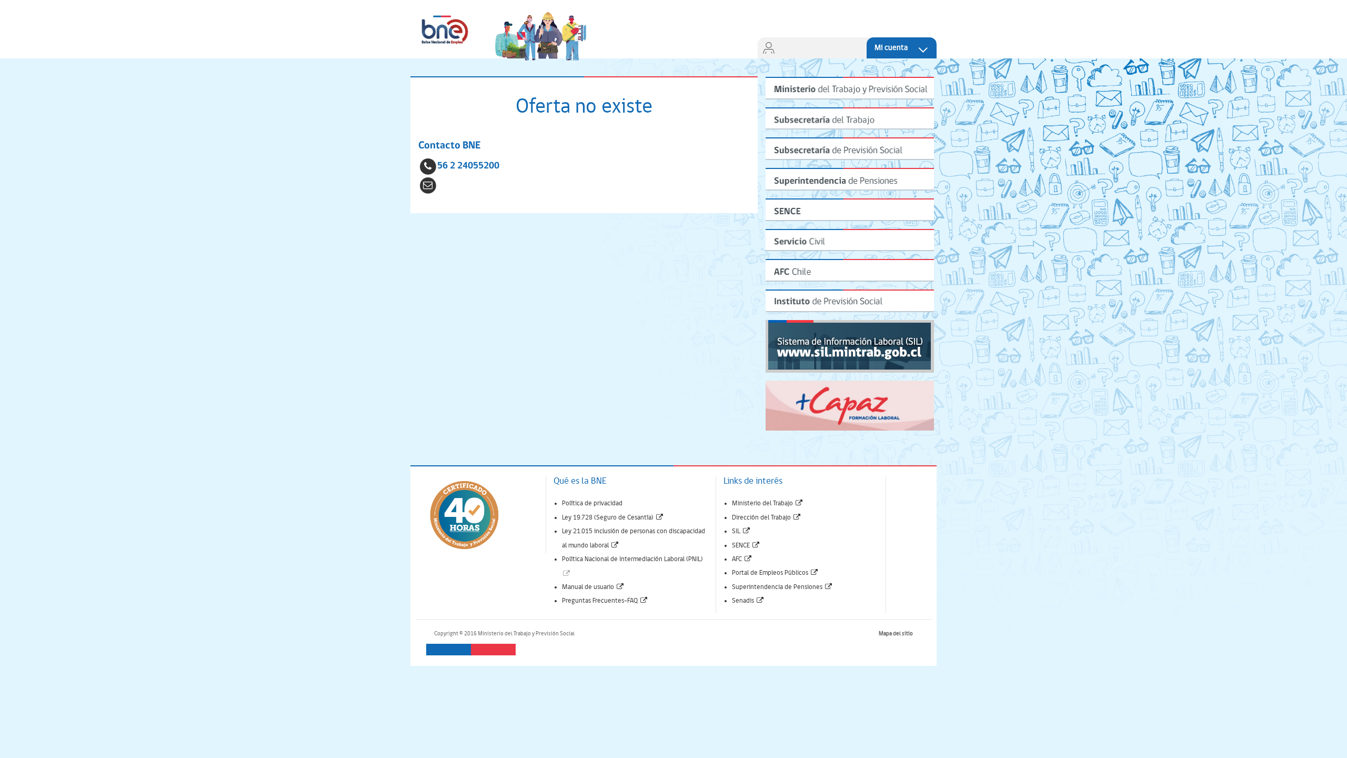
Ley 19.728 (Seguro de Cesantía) (613, 517)
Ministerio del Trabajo (767, 503)
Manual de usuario (593, 587)
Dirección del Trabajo (766, 517)
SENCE (746, 545)
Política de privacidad (592, 503)
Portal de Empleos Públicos (775, 573)
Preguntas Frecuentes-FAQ (605, 600)
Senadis (748, 600)
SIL (741, 531)
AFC (742, 559)
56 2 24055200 (468, 166)
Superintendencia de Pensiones (782, 587)
